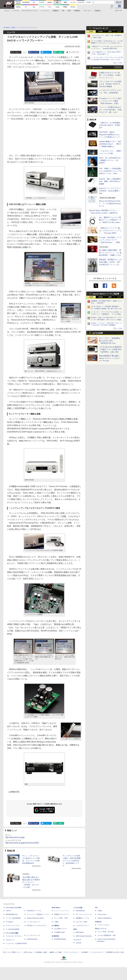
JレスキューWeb (81, 922)
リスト (25, 52)
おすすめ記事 (97, 333)
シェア (35, 52)
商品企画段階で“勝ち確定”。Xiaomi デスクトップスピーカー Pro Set (110, 358)
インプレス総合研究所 (13, 918)
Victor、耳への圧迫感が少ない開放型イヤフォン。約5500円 (110, 160)
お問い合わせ (28, 952)
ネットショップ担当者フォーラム (38, 914)
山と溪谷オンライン (61, 928)
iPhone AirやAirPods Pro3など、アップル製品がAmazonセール (110, 203)
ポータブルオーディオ (29, 11)
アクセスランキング (100, 28)
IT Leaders (9, 922)
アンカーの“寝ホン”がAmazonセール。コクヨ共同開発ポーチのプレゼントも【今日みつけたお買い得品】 (107, 43)
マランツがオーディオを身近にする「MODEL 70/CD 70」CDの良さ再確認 (110, 83)
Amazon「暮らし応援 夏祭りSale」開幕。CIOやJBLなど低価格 (110, 181)
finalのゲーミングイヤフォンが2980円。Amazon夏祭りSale (110, 190)
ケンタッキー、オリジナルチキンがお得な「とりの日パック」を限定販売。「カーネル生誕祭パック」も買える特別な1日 (106, 314)
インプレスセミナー (33, 922)
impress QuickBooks (104, 918)
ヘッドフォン (44, 11)
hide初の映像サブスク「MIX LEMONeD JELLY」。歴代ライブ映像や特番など (110, 143)
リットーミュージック (61, 911)
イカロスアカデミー (82, 925)
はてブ (48, 52)
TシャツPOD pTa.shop (106, 932)
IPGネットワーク (101, 928)
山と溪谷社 (55, 925)
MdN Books (80, 932)
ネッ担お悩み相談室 (12, 929)
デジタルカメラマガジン (14, 936)
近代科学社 (55, 936)
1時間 (91, 31)
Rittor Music (56, 907)
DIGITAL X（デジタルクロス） (37, 925)
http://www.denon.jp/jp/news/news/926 (22, 843)
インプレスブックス (33, 935)
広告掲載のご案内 (41, 952)
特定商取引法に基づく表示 (115, 952)
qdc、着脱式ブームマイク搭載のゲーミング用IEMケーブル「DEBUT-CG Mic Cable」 (110, 219)
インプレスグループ (97, 952)
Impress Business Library (35, 918)
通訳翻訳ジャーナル (82, 918)
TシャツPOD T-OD (61, 918)
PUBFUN (98, 922)
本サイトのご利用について (12, 952)
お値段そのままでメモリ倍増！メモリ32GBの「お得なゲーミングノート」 (110, 75)
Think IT (8, 911)
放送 (69, 11)
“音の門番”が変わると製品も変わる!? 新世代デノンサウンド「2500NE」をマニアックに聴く (31, 882)
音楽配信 (97, 11)
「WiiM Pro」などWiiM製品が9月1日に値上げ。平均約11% (109, 125)
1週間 (110, 31)
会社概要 (85, 952)
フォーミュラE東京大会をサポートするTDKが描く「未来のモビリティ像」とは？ (110, 109)
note (60, 52)
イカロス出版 (77, 907)
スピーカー (87, 11)
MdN (75, 929)
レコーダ (15, 11)
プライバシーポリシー (71, 952)
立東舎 (56, 922)
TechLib (78, 943)
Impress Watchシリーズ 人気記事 (105, 294)
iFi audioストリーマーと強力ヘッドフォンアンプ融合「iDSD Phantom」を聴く (110, 100)
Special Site (97, 67)
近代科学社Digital (60, 939)
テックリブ (77, 940)
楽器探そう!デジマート (61, 914)
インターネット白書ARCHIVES (16, 943)
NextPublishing (32, 939)
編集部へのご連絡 (56, 952)
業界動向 (77, 11)
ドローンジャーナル (12, 925)
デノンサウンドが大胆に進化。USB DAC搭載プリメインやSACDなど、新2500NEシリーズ (71, 861)
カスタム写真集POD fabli (107, 935)
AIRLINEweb (80, 911)
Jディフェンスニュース (84, 914)
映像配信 (56, 11)
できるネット (10, 940)
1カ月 (119, 31)
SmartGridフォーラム (34, 911)
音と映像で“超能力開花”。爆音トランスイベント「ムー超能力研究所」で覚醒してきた (110, 252)
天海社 (100, 911)
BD (63, 11)
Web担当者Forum (12, 914)
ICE (96, 907)
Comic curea (102, 914)
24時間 (100, 31)
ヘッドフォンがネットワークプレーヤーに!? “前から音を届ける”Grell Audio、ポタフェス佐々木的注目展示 (107, 60)
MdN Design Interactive (84, 936)
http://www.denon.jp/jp (15, 837)
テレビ (7, 11)
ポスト (17, 52)
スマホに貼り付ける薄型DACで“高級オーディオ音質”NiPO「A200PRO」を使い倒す (110, 349)
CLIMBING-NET (59, 932)
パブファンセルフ (104, 925)
